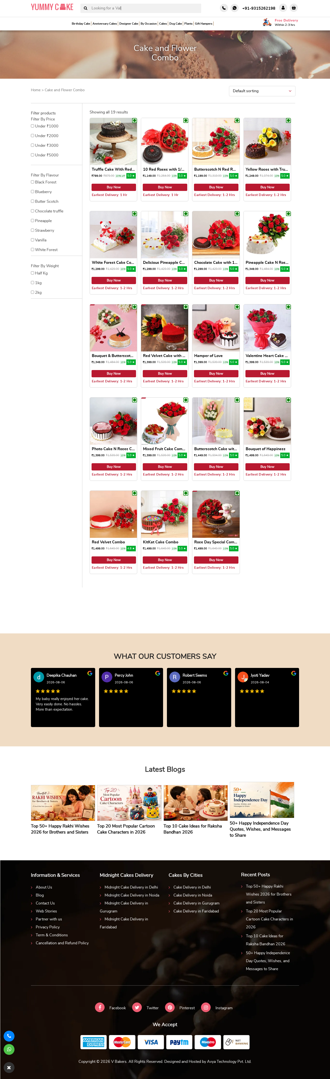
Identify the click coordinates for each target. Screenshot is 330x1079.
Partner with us (49, 919)
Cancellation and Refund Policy (62, 943)
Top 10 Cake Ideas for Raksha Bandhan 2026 (265, 940)
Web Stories (46, 911)
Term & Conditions (52, 935)
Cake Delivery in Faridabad (196, 911)
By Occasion (149, 23)
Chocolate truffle (49, 211)
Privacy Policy (48, 927)
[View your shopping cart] (294, 8)
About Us (44, 887)
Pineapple (43, 221)
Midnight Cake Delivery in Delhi (131, 887)
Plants (188, 23)
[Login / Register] (283, 8)
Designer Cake (128, 23)
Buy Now (114, 187)
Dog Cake (175, 23)
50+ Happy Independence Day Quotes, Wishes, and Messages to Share (268, 961)
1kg (38, 283)
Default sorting (245, 91)
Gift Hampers (203, 23)
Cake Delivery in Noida (192, 895)
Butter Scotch (46, 201)
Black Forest (45, 182)
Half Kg (41, 273)
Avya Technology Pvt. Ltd (229, 1062)
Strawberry (44, 230)
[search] (86, 8)
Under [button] (46, 126)
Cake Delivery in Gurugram (196, 903)
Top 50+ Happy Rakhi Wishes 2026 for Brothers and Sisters (269, 894)
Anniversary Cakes (105, 23)
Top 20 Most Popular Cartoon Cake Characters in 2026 (269, 919)
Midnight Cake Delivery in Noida (132, 895)
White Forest (46, 250)
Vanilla (40, 240)
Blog (40, 895)
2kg (38, 292)
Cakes (163, 23)
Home (36, 90)
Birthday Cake (81, 23)
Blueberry (43, 192)
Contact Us (45, 903)
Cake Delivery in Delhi (192, 887)
